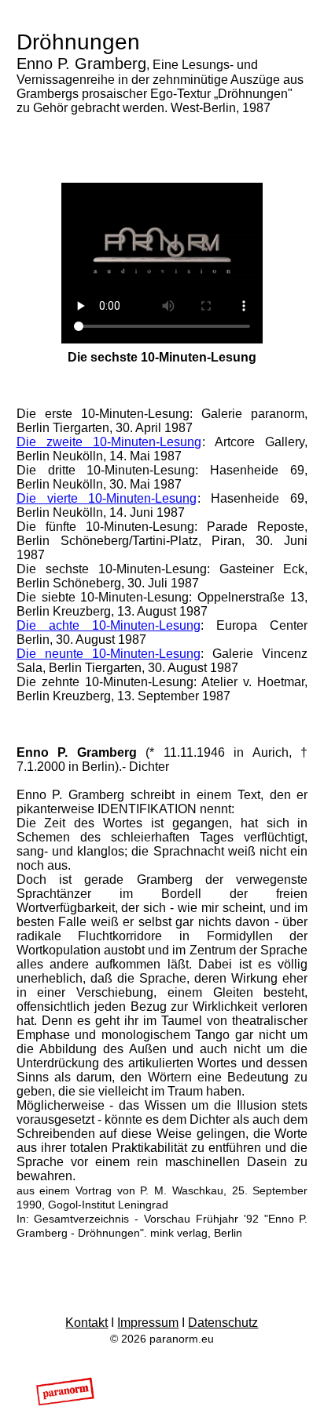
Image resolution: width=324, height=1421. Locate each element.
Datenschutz (223, 1322)
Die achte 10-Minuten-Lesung (109, 625)
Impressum (148, 1322)
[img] (66, 1391)
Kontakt (86, 1322)
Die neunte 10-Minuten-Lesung (109, 653)
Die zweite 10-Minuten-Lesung (109, 442)
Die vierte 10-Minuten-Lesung (107, 498)
